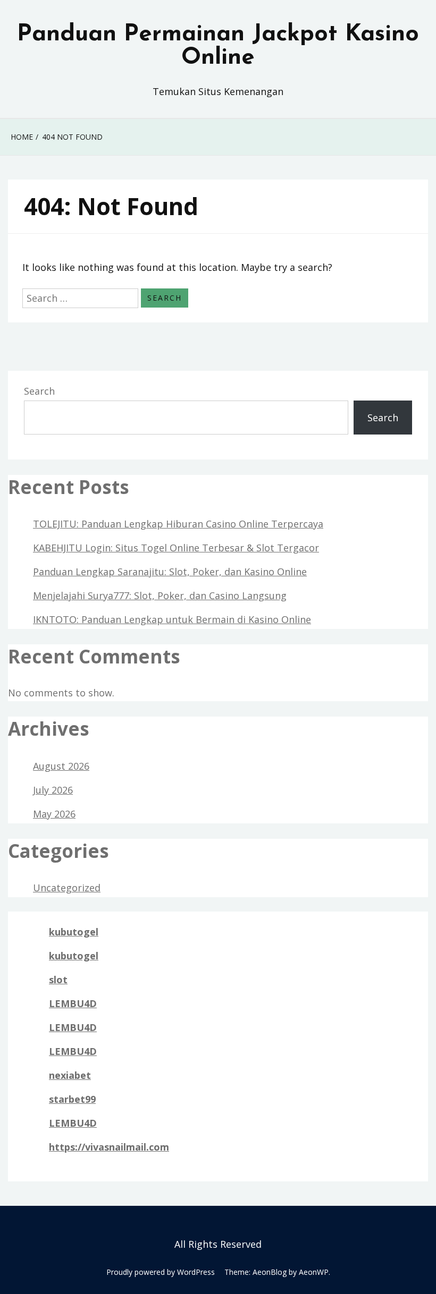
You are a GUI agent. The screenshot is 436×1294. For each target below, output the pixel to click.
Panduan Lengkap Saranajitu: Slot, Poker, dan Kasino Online (170, 571)
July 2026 (53, 790)
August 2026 (61, 766)
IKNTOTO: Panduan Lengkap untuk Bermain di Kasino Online (172, 619)
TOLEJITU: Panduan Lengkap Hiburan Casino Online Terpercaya (178, 523)
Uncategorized (66, 887)
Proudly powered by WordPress (160, 1272)
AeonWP (314, 1272)
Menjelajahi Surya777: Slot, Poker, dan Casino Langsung (160, 595)
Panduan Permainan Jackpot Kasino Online (218, 46)
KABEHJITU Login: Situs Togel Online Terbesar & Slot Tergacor (176, 547)
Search (39, 391)
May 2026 (54, 813)
